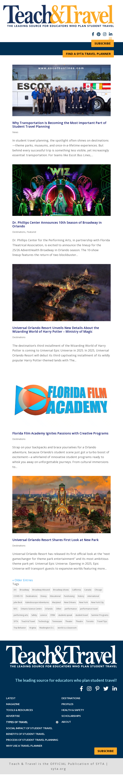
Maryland (56, 602)
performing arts (21, 615)
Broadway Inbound (41, 589)
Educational (55, 596)
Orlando (49, 608)
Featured (31, 231)
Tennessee (57, 621)
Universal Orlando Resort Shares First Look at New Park (55, 540)
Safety (34, 615)
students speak (65, 615)
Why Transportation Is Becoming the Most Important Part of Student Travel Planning (59, 125)
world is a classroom (67, 627)
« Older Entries (22, 580)
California (76, 589)
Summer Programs (99, 615)
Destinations (18, 231)
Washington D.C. (46, 627)
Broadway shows (61, 589)
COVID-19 (18, 596)
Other (58, 608)
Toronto (90, 621)
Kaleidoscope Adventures (37, 602)
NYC (15, 608)
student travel (81, 615)
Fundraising (69, 596)
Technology (43, 621)
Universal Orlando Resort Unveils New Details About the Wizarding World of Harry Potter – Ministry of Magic (55, 330)
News (15, 132)
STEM (52, 615)
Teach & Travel (28, 621)
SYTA (16, 621)
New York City (97, 602)
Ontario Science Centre (31, 608)
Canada (87, 589)
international (93, 596)
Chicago (98, 589)
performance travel (89, 608)
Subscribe (106, 751)
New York (83, 602)
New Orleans (70, 602)
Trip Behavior (20, 627)
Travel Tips (102, 621)
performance (71, 608)
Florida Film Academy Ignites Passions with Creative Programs (60, 433)
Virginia (32, 627)
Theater (68, 621)
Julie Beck (18, 602)
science (43, 615)
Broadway (24, 589)
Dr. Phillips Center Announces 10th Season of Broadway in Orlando (57, 224)
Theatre (79, 621)
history (81, 596)
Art (15, 589)
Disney (44, 596)
